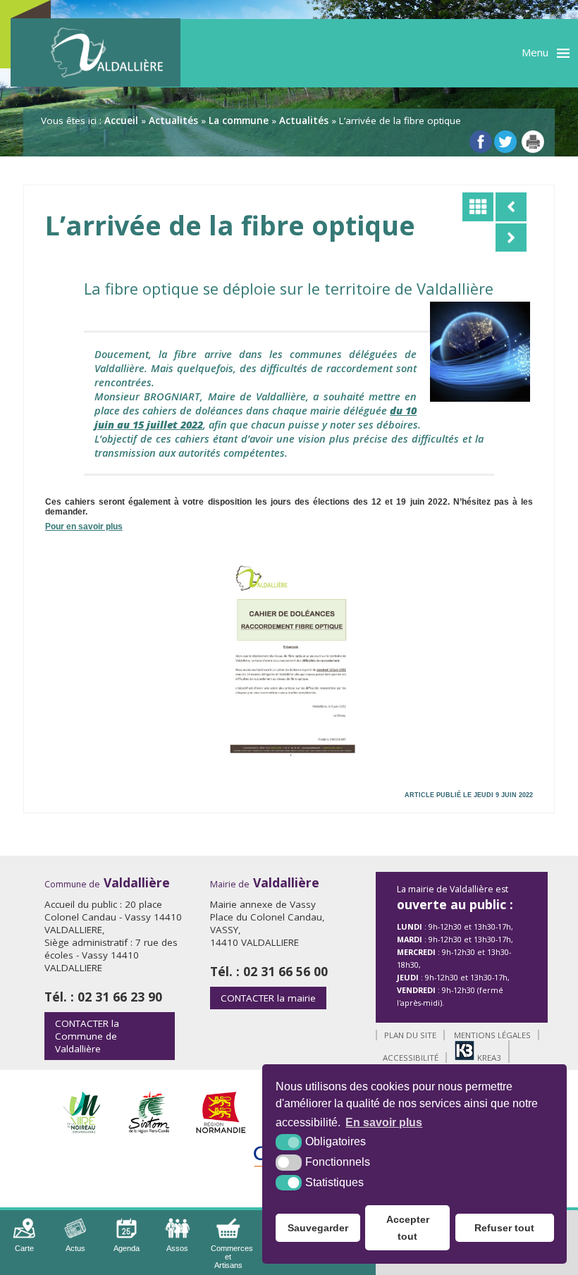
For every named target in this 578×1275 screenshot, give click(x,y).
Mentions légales (492, 1035)
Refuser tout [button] (504, 1227)
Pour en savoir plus (84, 526)
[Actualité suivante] (511, 237)
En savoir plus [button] (383, 1122)
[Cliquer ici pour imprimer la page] (533, 141)
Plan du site (410, 1035)
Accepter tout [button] (407, 1228)
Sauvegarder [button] (318, 1227)
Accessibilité (410, 1057)
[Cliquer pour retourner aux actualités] (477, 206)
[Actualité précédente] (511, 206)
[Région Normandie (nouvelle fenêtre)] (221, 1129)
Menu (535, 52)
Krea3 (488, 1057)
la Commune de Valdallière (87, 1036)
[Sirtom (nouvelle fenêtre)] (149, 1129)
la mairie (268, 998)
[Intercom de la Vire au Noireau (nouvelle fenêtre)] (81, 1129)
